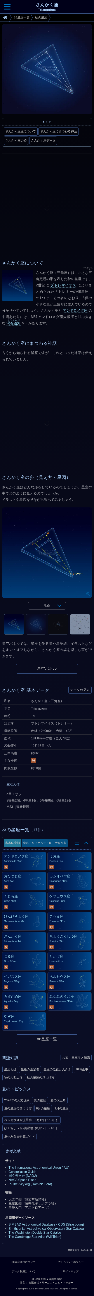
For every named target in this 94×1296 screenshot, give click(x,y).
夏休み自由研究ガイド (19, 1136)
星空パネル (47, 669)
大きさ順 (60, 843)
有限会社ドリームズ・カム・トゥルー (51, 1282)
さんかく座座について (20, 131)
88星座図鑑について (24, 1262)
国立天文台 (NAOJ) (23, 1175)
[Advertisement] (47, 208)
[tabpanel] (47, 560)
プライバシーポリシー (70, 1262)
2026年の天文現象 (17, 1100)
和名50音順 (12, 843)
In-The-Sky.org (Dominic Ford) (30, 1184)
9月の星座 (61, 1108)
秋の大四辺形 (13, 1077)
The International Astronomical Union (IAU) (39, 1167)
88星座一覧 (47, 1039)
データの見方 (80, 690)
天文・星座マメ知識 (76, 1057)
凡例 (47, 606)
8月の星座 (43, 1108)
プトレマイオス (63, 285)
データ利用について (23, 1271)
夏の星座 (40, 1100)
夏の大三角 (58, 1100)
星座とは (10, 1069)
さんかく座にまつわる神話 (58, 131)
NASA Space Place (22, 1180)
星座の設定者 (30, 1069)
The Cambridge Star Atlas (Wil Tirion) (35, 1236)
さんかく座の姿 (16, 140)
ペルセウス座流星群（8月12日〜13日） (31, 1120)
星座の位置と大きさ (57, 1069)
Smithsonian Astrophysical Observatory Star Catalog (46, 1228)
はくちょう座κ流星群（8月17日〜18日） (32, 1128)
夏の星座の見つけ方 (18, 1108)
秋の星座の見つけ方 (40, 1077)
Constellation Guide (22, 1172)
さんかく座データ (43, 140)
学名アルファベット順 (37, 843)
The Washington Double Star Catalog (35, 1232)
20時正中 (81, 1069)
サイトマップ (70, 1271)
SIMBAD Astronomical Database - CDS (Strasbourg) (46, 1224)
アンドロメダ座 (75, 310)
